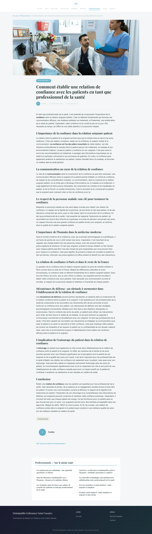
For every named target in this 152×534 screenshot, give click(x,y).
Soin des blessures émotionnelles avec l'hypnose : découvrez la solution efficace (52, 478)
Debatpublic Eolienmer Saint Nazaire (32, 513)
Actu (46, 8)
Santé (105, 8)
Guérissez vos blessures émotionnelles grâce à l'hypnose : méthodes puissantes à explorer (97, 471)
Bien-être (54, 8)
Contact (113, 520)
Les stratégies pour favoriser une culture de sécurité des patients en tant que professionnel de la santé (54, 487)
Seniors (112, 8)
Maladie (74, 8)
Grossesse (65, 8)
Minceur (83, 8)
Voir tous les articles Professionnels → (51, 443)
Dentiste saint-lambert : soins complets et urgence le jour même (95, 493)
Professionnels (94, 8)
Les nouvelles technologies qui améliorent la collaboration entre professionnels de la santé (97, 478)
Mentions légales (116, 516)
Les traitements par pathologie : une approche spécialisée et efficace (54, 471)
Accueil (39, 8)
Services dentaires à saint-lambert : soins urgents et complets (95, 486)
